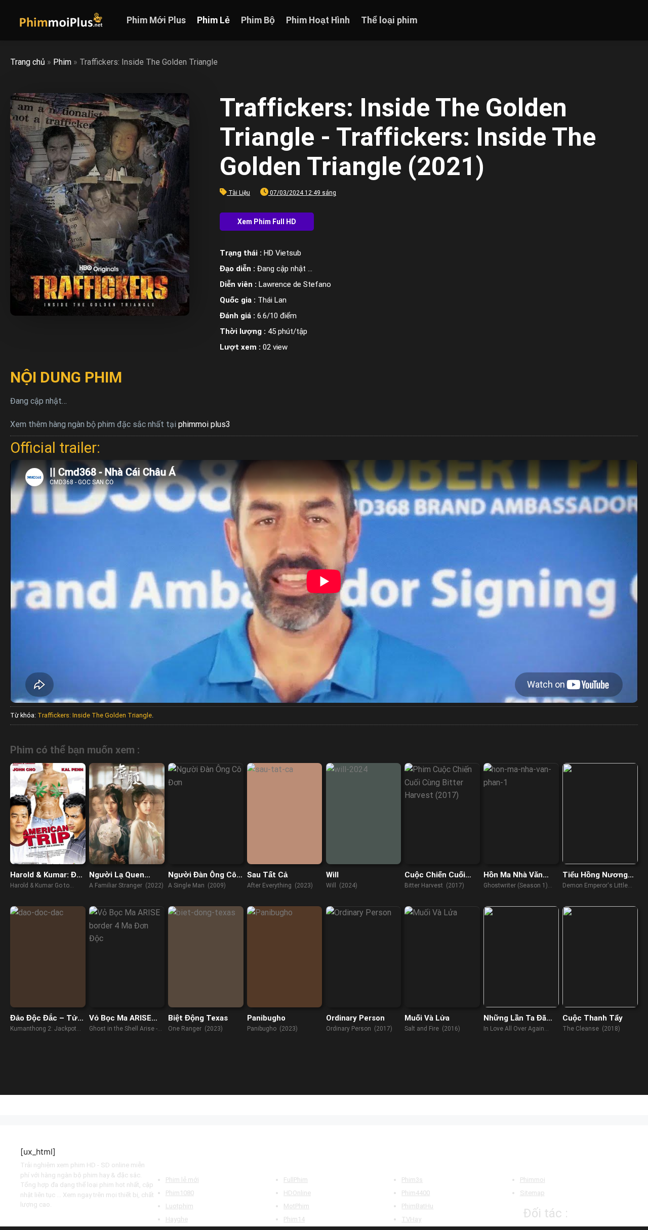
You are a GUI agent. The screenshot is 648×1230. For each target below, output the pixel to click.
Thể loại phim (389, 20)
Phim (62, 62)
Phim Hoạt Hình (318, 20)
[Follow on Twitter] (618, 20)
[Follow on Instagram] (605, 20)
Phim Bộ (258, 20)
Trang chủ (27, 62)
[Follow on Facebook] (592, 20)
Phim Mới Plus (156, 20)
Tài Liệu (239, 192)
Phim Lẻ (213, 20)
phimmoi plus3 (204, 424)
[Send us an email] (631, 20)
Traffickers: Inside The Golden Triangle (94, 715)
